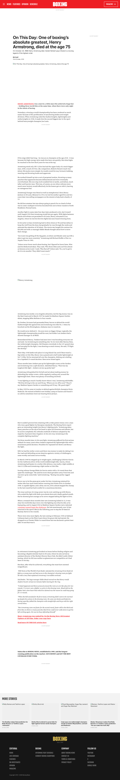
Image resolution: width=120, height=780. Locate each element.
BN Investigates (14, 762)
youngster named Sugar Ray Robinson (32, 507)
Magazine (109, 4)
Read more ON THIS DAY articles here (32, 622)
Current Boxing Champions (45, 756)
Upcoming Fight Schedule (44, 753)
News (9, 4)
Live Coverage (14, 756)
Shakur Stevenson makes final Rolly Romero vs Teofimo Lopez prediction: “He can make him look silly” (103, 723)
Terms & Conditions (68, 759)
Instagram (91, 756)
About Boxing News (68, 753)
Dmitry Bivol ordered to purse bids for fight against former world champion (44, 722)
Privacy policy (66, 762)
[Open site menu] (3, 4)
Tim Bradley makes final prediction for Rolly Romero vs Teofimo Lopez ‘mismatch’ (15, 723)
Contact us (65, 756)
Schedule (34, 4)
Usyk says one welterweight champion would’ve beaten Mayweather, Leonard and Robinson (74, 723)
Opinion (25, 4)
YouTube (90, 753)
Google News (91, 765)
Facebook (90, 762)
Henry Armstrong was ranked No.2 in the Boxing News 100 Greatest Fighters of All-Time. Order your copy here (44, 617)
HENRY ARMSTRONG (26, 104)
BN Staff (15, 57)
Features (16, 4)
